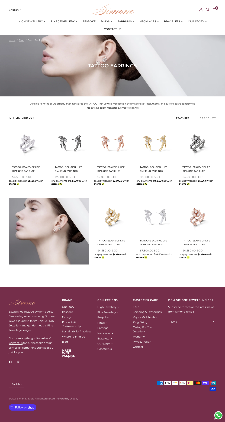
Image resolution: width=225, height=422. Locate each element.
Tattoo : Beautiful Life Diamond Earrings (68, 169)
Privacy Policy (141, 341)
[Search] (207, 10)
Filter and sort (24, 117)
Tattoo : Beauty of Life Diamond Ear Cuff (26, 169)
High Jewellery (30, 21)
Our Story (196, 21)
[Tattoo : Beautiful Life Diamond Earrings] (70, 143)
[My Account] (200, 10)
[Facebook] (13, 362)
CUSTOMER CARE (145, 300)
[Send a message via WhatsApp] (218, 415)
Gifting (66, 317)
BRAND (67, 300)
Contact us (15, 343)
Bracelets (172, 21)
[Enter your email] (212, 322)
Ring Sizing (140, 322)
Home (12, 40)
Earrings (124, 21)
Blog (65, 341)
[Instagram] (21, 362)
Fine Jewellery (63, 21)
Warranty (139, 336)
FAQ (136, 306)
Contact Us (112, 29)
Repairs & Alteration (145, 317)
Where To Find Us (73, 336)
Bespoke (89, 21)
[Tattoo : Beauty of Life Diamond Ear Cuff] (27, 143)
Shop (21, 40)
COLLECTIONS (107, 300)
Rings (105, 21)
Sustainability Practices (76, 331)
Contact (138, 346)
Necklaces (148, 21)
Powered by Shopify (67, 398)
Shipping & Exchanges (147, 312)
